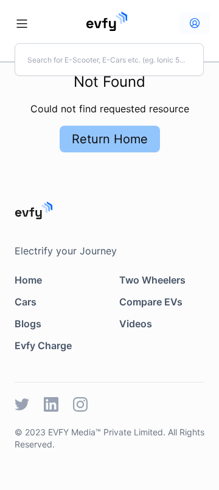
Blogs (28, 324)
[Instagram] (80, 404)
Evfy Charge (43, 345)
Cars (25, 302)
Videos (135, 324)
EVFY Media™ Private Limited (105, 432)
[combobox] (109, 59)
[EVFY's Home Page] (109, 210)
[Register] (194, 23)
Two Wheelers (152, 280)
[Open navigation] (22, 24)
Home (28, 280)
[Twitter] (22, 404)
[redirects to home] (107, 21)
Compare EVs (150, 302)
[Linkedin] (51, 404)
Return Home (110, 139)
